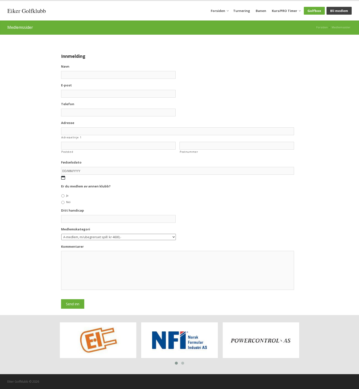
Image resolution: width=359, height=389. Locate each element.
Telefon (67, 104)
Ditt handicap (72, 210)
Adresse (67, 123)
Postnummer (189, 152)
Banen (261, 11)
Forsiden (218, 11)
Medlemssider (341, 27)
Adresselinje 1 (71, 137)
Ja (67, 195)
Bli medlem (339, 11)
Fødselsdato (71, 162)
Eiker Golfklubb (26, 11)
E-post (66, 85)
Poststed (67, 152)
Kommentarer (72, 247)
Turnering (241, 11)
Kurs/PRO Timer (284, 11)
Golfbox (314, 11)
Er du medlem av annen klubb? (86, 186)
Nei (68, 202)
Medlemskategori (75, 229)
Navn (65, 66)
